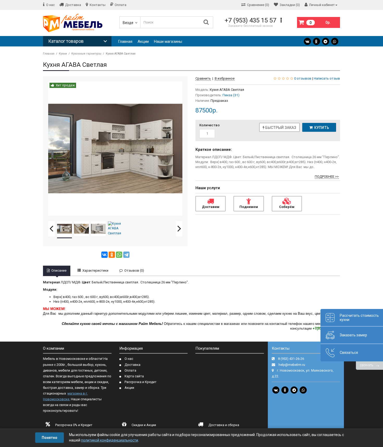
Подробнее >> (327, 176)
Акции (143, 41)
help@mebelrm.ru (292, 365)
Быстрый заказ (280, 128)
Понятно (49, 438)
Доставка (132, 365)
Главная (125, 41)
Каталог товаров (66, 41)
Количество (209, 125)
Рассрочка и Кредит (141, 382)
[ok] (316, 41)
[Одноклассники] (112, 255)
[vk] (307, 41)
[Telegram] (325, 41)
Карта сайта (134, 376)
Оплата (130, 370)
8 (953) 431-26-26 (291, 359)
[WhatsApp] (334, 41)
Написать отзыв (327, 78)
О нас (129, 359)
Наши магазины (168, 41)
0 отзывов (302, 78)
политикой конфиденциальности (109, 440)
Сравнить (203, 78)
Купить (321, 128)
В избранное (224, 78)
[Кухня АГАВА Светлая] (115, 148)
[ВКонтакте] (104, 255)
